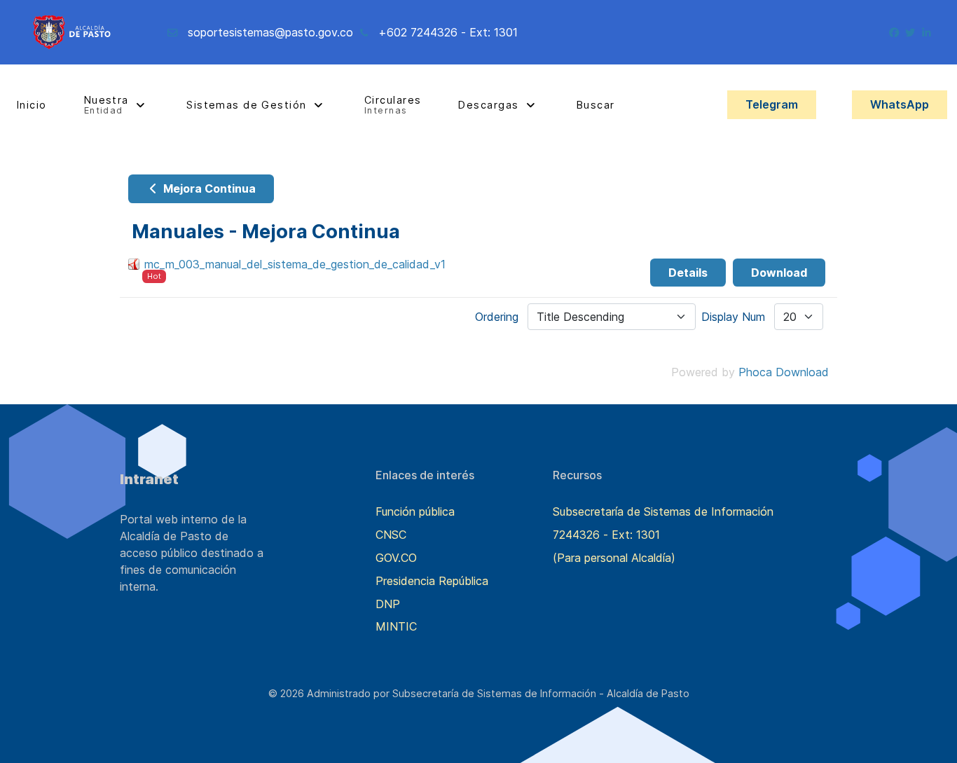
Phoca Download (783, 372)
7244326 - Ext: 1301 (606, 535)
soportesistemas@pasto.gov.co (270, 32)
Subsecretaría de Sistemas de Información (663, 511)
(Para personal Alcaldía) (614, 558)
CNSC (391, 535)
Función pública (415, 511)
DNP (388, 604)
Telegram (771, 104)
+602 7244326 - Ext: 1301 (448, 32)
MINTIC (396, 626)
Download (779, 273)
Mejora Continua (208, 188)
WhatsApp (899, 104)
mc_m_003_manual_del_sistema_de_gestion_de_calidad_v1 (295, 264)
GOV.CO (396, 558)
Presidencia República (432, 581)
